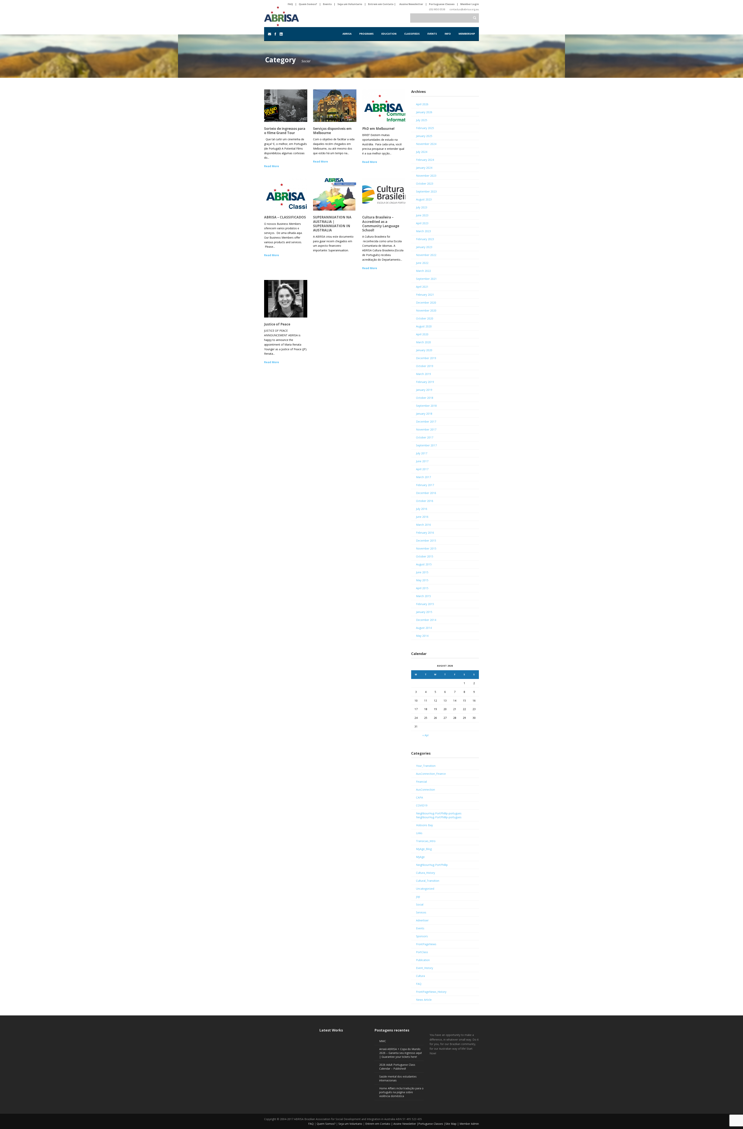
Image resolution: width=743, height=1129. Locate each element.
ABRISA (347, 33)
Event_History (424, 968)
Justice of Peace (277, 324)
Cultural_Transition (427, 880)
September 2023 (426, 191)
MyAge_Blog (424, 849)
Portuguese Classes (442, 4)
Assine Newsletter (411, 4)
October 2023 (424, 183)
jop (418, 896)
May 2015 (422, 580)
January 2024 (424, 167)
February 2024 (425, 160)
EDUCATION (388, 33)
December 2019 (426, 358)
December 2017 (426, 421)
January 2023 (424, 247)
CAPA (419, 797)
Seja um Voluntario (349, 4)
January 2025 (424, 136)
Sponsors (422, 936)
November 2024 (426, 144)
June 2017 (422, 461)
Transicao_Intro (426, 841)
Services (421, 912)
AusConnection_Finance (431, 773)
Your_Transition (426, 766)
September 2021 (426, 279)
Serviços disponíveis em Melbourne (332, 130)
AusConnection (425, 789)
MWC (382, 1041)
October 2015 (424, 556)
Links (419, 833)
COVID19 (421, 805)
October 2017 (424, 437)
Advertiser (422, 920)
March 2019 (423, 374)
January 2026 (424, 112)
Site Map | (452, 1124)
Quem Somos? (308, 4)
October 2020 (424, 318)
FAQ (290, 4)
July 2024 (421, 152)
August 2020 (424, 326)
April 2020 (422, 334)
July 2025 (421, 120)
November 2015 (426, 548)
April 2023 (422, 223)
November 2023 (426, 175)
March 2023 (423, 231)
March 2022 (423, 271)
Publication (423, 960)
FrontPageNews (426, 944)
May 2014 (422, 636)
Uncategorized (425, 888)
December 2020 (426, 302)
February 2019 (425, 382)
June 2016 (422, 517)
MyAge (420, 857)
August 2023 (424, 199)
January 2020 (424, 350)
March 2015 (423, 596)
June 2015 (422, 572)
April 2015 (422, 588)
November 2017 (426, 429)
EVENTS (432, 33)
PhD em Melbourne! (378, 128)
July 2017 (421, 453)
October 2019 (424, 366)
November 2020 (426, 310)
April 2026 (422, 104)
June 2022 (422, 263)
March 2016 (423, 524)
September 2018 (426, 405)
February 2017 (425, 485)
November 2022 (426, 255)
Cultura (420, 976)
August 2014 (424, 628)
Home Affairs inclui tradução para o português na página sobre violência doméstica (401, 1092)
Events (327, 4)
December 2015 (426, 540)
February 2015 (425, 604)
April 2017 (422, 469)
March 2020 (423, 342)
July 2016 (421, 509)
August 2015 (424, 564)
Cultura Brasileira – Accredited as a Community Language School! (380, 223)
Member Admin (469, 1124)
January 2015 (424, 612)
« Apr (425, 735)
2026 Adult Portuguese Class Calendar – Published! (397, 1066)
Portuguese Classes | (431, 1124)
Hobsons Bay (424, 825)
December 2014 (426, 620)
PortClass (422, 952)
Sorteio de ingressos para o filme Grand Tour (284, 130)
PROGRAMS (366, 33)
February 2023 (425, 239)
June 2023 (422, 215)
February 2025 (425, 128)
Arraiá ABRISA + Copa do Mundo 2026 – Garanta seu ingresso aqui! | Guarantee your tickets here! (400, 1053)
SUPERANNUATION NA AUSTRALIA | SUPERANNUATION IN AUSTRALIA (332, 223)
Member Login (469, 4)
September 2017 (426, 445)
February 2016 (425, 532)
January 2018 (424, 413)
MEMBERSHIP (467, 33)
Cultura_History (425, 873)
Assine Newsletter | (405, 1124)
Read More (271, 166)
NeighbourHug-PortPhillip (432, 865)
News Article (424, 999)
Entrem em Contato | (382, 4)
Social (419, 904)
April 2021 (422, 286)
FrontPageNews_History (431, 992)
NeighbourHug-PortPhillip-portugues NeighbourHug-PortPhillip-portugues (438, 815)
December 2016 (426, 493)
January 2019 (424, 390)
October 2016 (424, 501)
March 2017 (423, 477)
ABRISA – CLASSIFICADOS (285, 217)
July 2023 (421, 207)
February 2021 (425, 294)
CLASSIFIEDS (412, 33)
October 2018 (424, 398)
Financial (421, 781)
